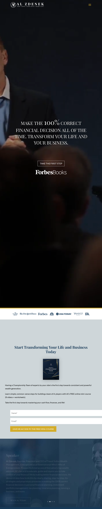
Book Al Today (18, 495)
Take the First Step (51, 163)
